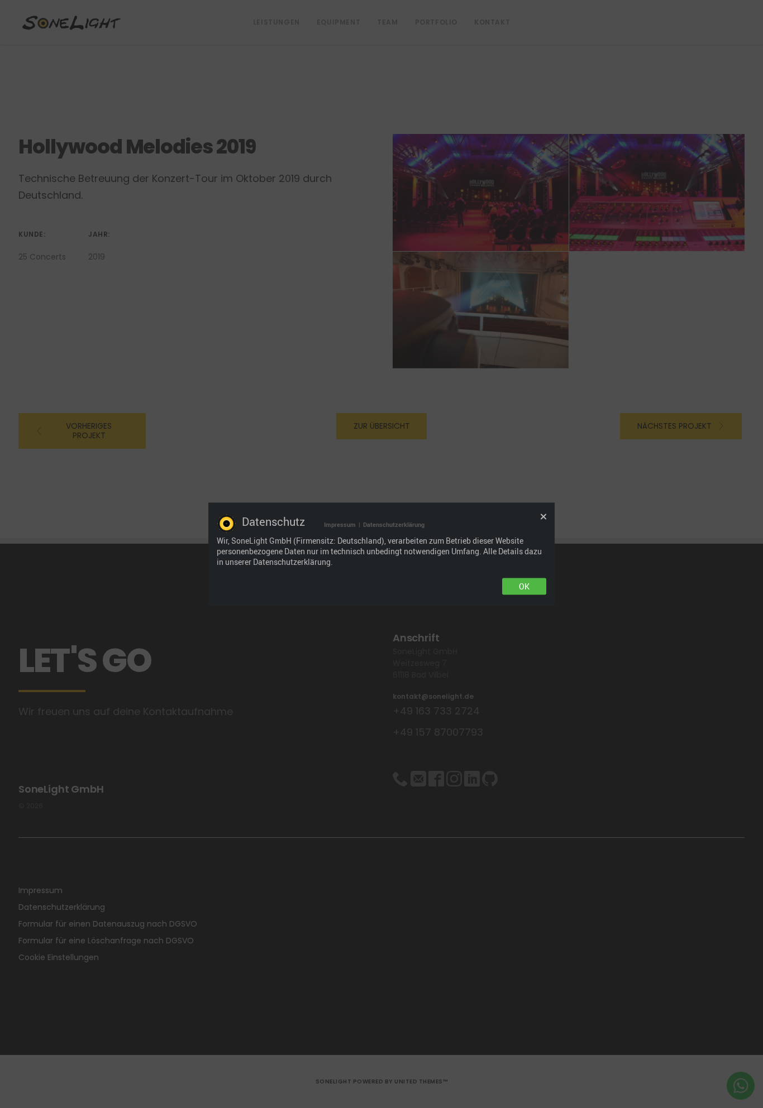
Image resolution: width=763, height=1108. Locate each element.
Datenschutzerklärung (394, 524)
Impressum (340, 524)
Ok (524, 586)
